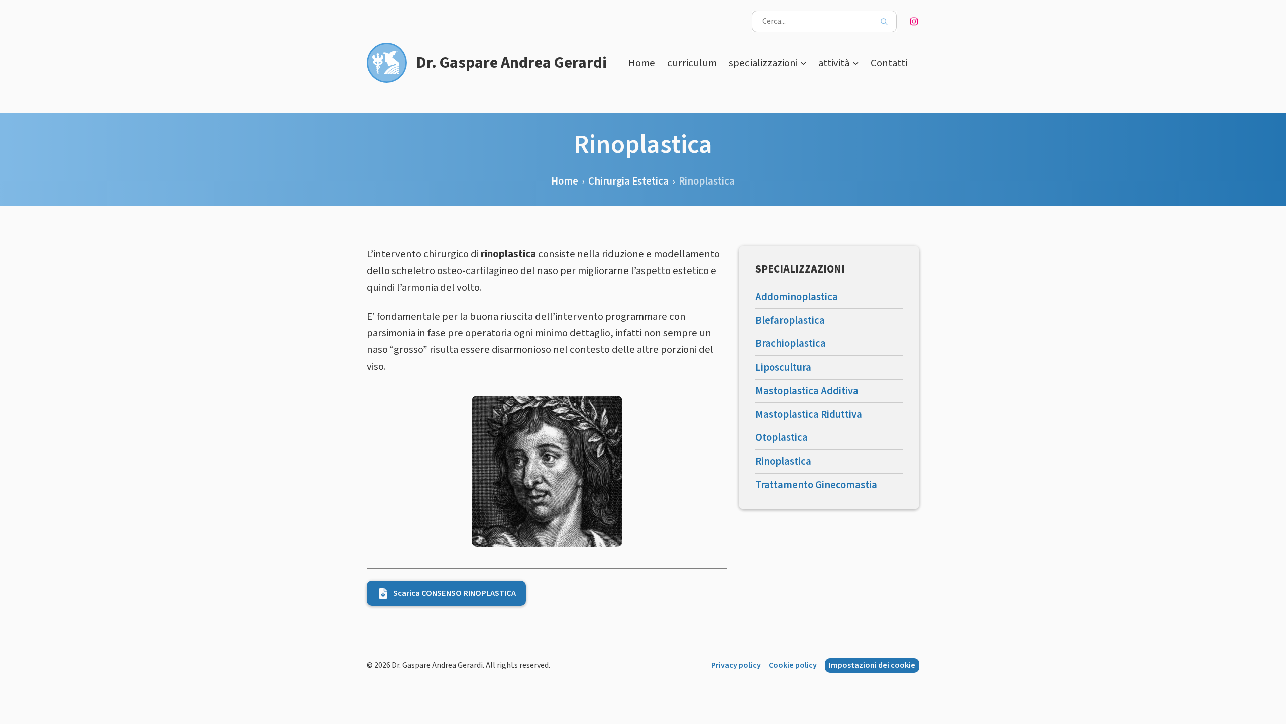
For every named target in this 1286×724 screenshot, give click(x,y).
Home (641, 63)
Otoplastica (781, 437)
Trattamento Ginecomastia (816, 485)
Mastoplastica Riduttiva (808, 414)
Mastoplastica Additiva (807, 391)
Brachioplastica (790, 343)
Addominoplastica (796, 297)
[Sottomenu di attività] (855, 63)
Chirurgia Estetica (628, 181)
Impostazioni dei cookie (872, 665)
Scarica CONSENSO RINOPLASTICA (454, 593)
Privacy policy (736, 665)
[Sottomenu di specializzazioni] (803, 63)
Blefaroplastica (790, 320)
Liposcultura (783, 367)
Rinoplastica (783, 461)
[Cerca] (884, 22)
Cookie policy (793, 665)
